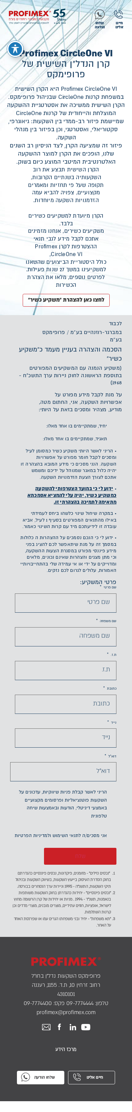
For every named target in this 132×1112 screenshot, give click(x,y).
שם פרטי (108, 587)
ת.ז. (111, 655)
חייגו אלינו (119, 25)
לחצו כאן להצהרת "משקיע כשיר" (66, 300)
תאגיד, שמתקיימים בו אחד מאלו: (75, 439)
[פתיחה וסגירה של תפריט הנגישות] (15, 49)
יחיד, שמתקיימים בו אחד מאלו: (76, 426)
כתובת (109, 689)
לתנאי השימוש (66, 835)
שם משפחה (106, 621)
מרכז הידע (66, 1049)
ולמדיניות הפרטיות (33, 835)
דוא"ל (110, 756)
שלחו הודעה (100, 25)
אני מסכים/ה (61, 835)
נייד (111, 723)
